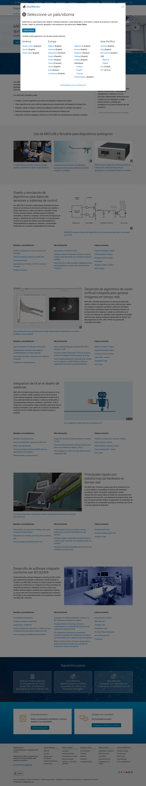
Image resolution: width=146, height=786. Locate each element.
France (50, 63)
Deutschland (53, 53)
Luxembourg (53, 73)
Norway (77, 49)
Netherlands (78, 46)
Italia (50, 70)
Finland (51, 60)
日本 (102, 67)
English (79, 70)
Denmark (51, 49)
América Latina (28, 46)
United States (27, 53)
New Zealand (105, 53)
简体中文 (105, 60)
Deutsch (79, 67)
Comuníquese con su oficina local (73, 85)
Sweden (77, 60)
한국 (102, 70)
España (51, 56)
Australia (103, 46)
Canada (25, 49)
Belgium (51, 46)
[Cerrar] (123, 6)
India (102, 49)
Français (79, 73)
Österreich (78, 53)
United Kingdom (80, 77)
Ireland (50, 67)
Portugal (77, 56)
